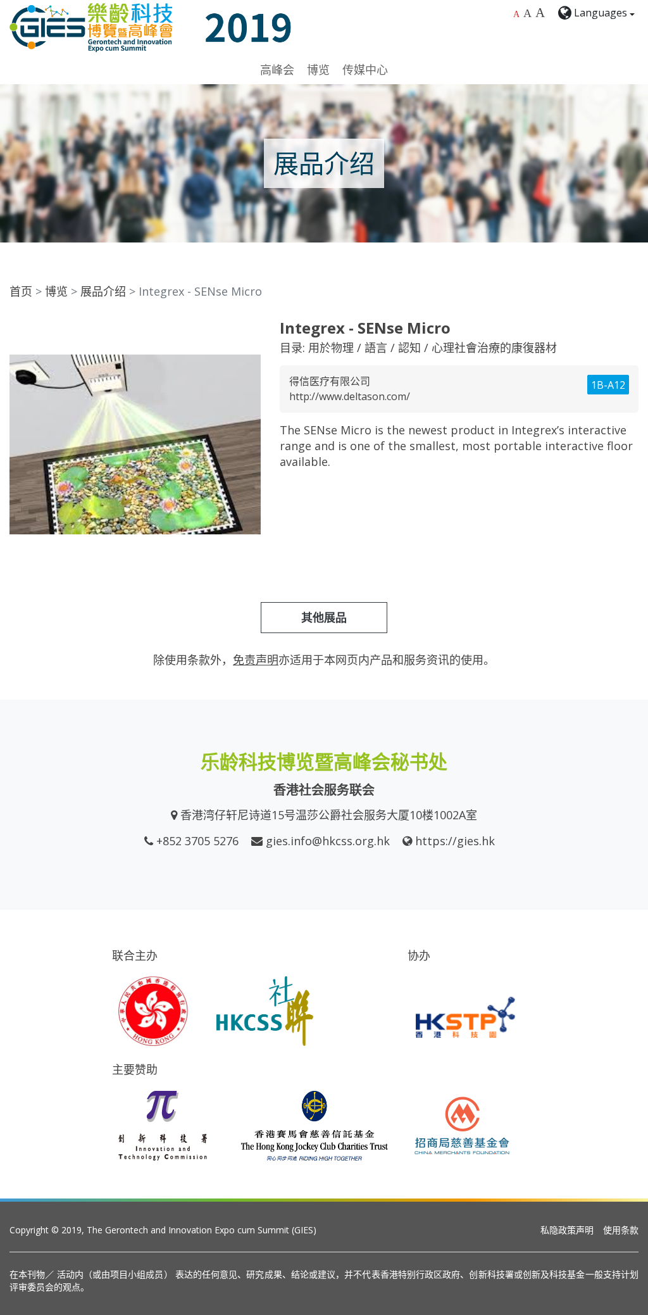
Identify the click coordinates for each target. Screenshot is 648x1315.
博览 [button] (318, 69)
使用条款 (621, 1230)
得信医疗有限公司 (329, 381)
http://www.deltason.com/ (349, 396)
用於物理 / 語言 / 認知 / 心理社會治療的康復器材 (432, 347)
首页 (20, 291)
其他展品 (324, 617)
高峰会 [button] (277, 69)
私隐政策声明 (567, 1230)
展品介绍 (103, 291)
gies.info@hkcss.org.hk (328, 840)
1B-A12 (608, 385)
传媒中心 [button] (365, 69)
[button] (249, 330)
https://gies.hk (455, 840)
